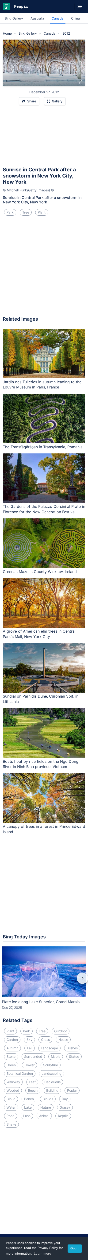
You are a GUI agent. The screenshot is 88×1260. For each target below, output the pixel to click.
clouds (47, 1099)
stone (11, 1056)
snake (11, 1124)
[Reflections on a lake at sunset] (81, 63)
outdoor (60, 1031)
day (65, 1099)
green (11, 1065)
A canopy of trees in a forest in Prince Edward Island (44, 829)
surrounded (33, 1056)
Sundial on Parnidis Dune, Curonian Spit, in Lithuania (40, 699)
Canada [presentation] (58, 18)
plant (42, 212)
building (52, 1090)
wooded (13, 1090)
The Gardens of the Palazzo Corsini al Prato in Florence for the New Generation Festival (44, 509)
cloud (11, 1099)
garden (12, 1040)
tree (25, 212)
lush (27, 1116)
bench (29, 1099)
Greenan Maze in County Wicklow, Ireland (40, 571)
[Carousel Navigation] (44, 981)
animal (44, 1116)
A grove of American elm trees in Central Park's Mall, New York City (39, 634)
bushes (72, 1048)
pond (11, 1116)
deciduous (52, 1082)
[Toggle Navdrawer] (79, 6)
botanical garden (20, 1073)
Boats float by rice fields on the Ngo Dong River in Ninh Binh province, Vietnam (40, 764)
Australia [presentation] (37, 18)
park (10, 212)
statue (74, 1056)
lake (28, 1107)
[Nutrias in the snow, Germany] (7, 63)
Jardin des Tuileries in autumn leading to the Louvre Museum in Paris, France (42, 385)
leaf (32, 1082)
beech (33, 1090)
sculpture (50, 1065)
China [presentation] (75, 18)
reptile (63, 1116)
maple (55, 1056)
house (63, 1040)
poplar (72, 1090)
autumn (12, 1048)
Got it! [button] (74, 1248)
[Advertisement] (44, 138)
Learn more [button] (42, 1253)
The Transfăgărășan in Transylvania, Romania (43, 446)
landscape (49, 1048)
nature (45, 1107)
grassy (65, 1107)
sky (29, 1040)
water (11, 1107)
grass (45, 1040)
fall (29, 1048)
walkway (13, 1082)
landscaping (51, 1073)
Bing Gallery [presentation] (14, 18)
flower (29, 1065)
